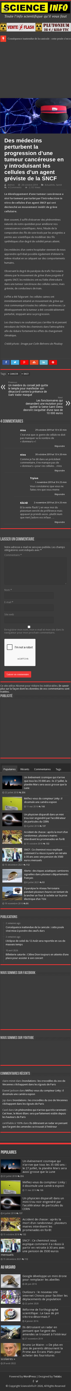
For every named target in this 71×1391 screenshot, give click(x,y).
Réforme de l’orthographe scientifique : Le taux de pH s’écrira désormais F (40, 1313)
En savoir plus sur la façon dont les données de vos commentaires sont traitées (34, 688)
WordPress (29, 1376)
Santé (59, 185)
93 (43, 882)
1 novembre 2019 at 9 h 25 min (51, 482)
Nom (8, 589)
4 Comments (14, 187)
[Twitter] (37, 1381)
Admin (11, 185)
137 (44, 826)
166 (43, 806)
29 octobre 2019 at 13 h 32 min (51, 430)
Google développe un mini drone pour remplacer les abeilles (44, 1277)
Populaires (10, 769)
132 (47, 843)
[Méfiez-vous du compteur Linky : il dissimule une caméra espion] (12, 803)
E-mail (8, 602)
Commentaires (42, 769)
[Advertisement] (35, 69)
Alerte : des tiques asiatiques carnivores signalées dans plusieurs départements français (46, 874)
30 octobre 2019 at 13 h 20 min (51, 454)
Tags (58, 769)
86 (27, 903)
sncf (26, 374)
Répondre (60, 446)
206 (23, 792)
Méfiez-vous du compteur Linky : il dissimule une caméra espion (44, 1184)
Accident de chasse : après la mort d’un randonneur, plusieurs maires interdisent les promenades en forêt (46, 836)
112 (28, 865)
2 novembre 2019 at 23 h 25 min (50, 502)
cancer (14, 374)
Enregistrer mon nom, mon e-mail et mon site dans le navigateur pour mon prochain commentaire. (34, 631)
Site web (9, 614)
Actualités (50, 185)
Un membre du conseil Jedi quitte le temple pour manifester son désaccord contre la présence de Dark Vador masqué (28, 388)
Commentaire (13, 555)
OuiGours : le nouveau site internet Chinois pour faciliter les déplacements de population (45, 1295)
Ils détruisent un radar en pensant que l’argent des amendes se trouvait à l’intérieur (44, 1330)
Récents (25, 769)
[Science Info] (35, 10)
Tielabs (57, 1376)
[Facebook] (33, 1381)
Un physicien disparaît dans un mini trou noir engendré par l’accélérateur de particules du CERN (45, 818)
